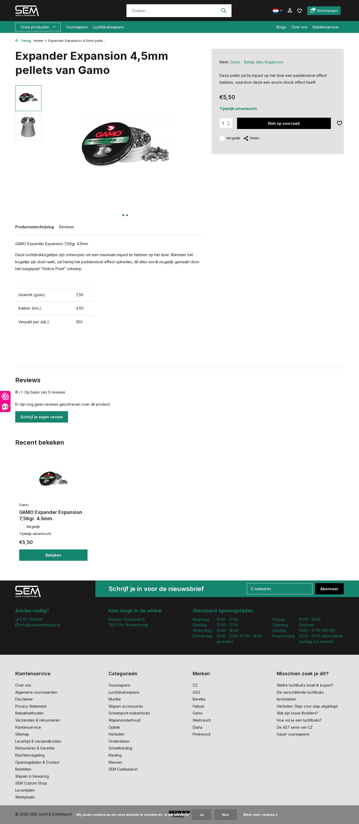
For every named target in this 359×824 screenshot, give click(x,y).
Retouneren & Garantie (35, 748)
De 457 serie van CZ (295, 727)
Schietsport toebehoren (129, 713)
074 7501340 (31, 619)
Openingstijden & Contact (37, 762)
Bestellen (23, 769)
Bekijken (53, 555)
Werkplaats (25, 797)
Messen (115, 762)
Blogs (281, 27)
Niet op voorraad (284, 123)
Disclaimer (24, 699)
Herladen (117, 734)
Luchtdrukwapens (108, 27)
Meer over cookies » (260, 815)
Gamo (235, 62)
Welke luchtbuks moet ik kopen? (305, 685)
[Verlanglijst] (299, 10)
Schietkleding (120, 748)
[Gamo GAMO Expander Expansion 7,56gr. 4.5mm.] (53, 479)
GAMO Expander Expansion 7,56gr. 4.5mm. (50, 515)
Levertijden (25, 790)
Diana (197, 727)
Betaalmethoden (29, 713)
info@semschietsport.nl (40, 625)
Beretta (199, 699)
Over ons (299, 27)
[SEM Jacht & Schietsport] (51, 10)
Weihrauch (202, 720)
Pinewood (201, 734)
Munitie (115, 699)
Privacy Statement (31, 706)
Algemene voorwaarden (36, 692)
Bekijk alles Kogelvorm (263, 62)
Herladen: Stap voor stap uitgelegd (307, 706)
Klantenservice (326, 27)
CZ (195, 685)
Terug (25, 40)
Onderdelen (119, 741)
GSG (196, 692)
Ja (201, 815)
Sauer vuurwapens (293, 734)
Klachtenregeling (30, 755)
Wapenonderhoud (124, 720)
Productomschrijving (34, 227)
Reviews (66, 227)
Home (38, 40)
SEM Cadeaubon (123, 769)
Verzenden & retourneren (37, 720)
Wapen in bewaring (32, 776)
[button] (123, 215)
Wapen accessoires (126, 706)
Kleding (115, 755)
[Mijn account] (290, 10)
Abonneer (329, 589)
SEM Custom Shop (31, 783)
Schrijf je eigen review (41, 417)
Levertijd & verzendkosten (38, 741)
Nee (225, 815)
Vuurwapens (77, 27)
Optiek (114, 727)
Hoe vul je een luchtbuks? (299, 720)
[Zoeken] (224, 10)
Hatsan (198, 706)
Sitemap (22, 734)
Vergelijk (233, 138)
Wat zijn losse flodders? (297, 713)
